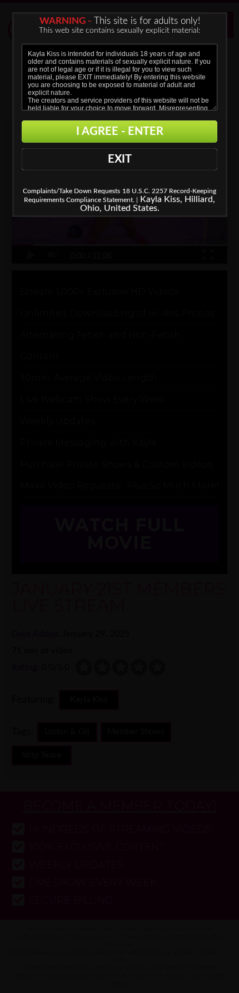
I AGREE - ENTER (119, 131)
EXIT (120, 159)
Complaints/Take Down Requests (71, 191)
